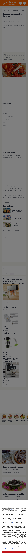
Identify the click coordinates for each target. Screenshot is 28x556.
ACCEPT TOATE (14, 551)
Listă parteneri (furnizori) (7, 548)
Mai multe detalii (13, 509)
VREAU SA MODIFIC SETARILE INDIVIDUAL (14, 553)
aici (13, 522)
